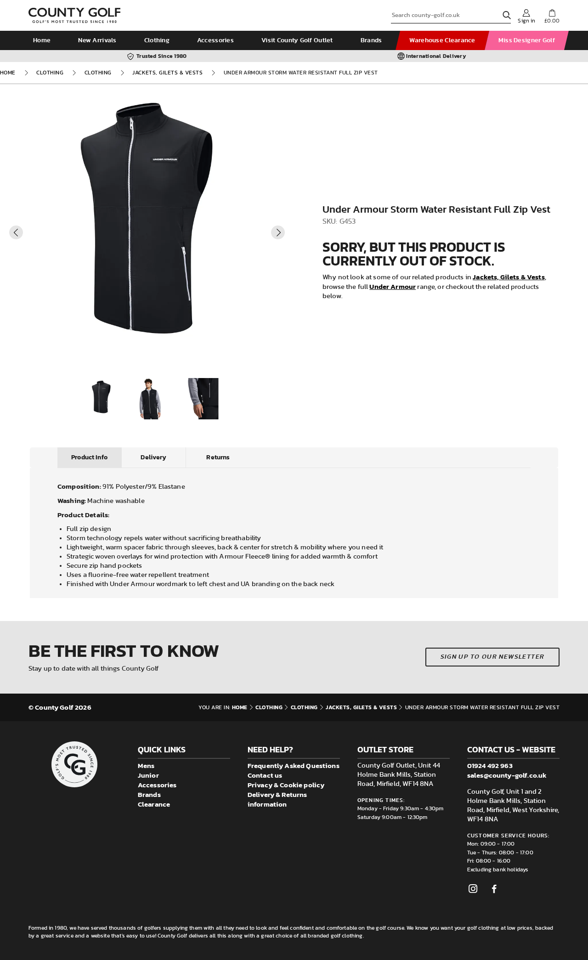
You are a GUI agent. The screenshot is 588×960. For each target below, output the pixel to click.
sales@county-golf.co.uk (507, 775)
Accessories (215, 40)
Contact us (265, 775)
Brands (371, 40)
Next (278, 232)
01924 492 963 (490, 765)
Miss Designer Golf (526, 40)
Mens (146, 765)
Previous (16, 232)
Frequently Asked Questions (293, 765)
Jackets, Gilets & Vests (167, 72)
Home (42, 40)
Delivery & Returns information (277, 799)
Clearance (154, 804)
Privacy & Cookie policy (286, 784)
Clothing (157, 40)
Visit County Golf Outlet (297, 40)
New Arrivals (97, 40)
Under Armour (392, 286)
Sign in (526, 20)
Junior (148, 775)
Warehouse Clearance (442, 40)
